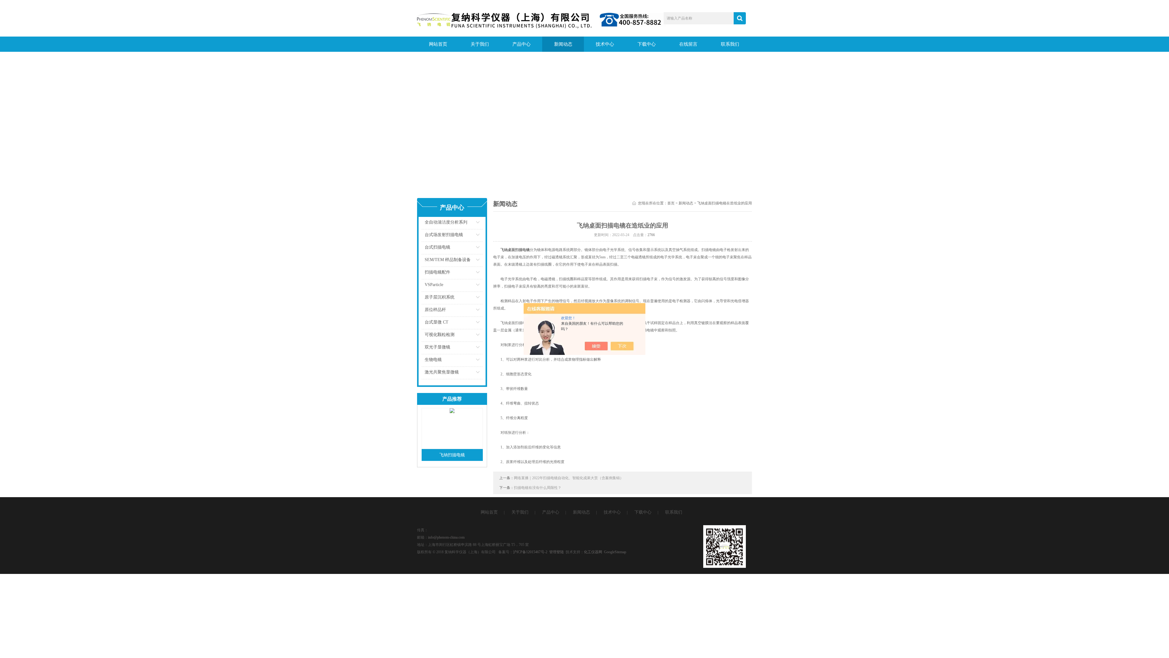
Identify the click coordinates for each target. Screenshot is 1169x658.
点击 (470, 223)
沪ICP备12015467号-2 (530, 552)
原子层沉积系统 (440, 297)
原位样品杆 (435, 309)
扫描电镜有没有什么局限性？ (537, 488)
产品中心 (521, 44)
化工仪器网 (593, 552)
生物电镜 (433, 359)
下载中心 (646, 44)
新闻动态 (563, 44)
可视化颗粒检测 (440, 334)
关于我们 (480, 44)
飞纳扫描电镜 (452, 455)
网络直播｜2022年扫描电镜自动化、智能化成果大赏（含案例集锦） (568, 478)
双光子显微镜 (437, 347)
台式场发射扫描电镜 (444, 234)
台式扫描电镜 (437, 247)
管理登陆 (556, 552)
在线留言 (688, 44)
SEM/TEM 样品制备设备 (448, 259)
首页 (671, 203)
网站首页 (438, 44)
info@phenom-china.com (446, 537)
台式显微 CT (436, 322)
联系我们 (730, 44)
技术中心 (605, 44)
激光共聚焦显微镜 (442, 372)
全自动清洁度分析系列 (446, 222)
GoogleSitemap (615, 552)
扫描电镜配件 (437, 272)
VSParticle (434, 284)
